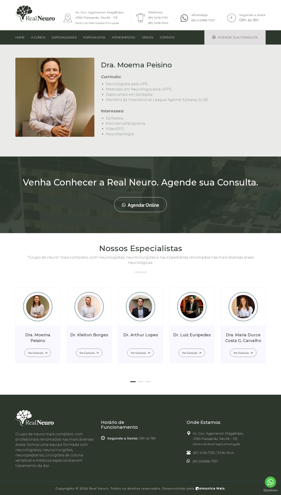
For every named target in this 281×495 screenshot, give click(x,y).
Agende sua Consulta (237, 37)
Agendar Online (143, 204)
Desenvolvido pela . (194, 488)
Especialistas (94, 37)
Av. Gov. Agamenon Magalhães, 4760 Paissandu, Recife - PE (99, 17)
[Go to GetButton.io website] (270, 490)
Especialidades (64, 37)
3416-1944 (226, 453)
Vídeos (147, 37)
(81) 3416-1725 (158, 17)
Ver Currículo (36, 353)
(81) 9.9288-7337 (203, 20)
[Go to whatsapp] (270, 482)
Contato (167, 37)
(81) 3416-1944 (158, 23)
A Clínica (38, 37)
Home (20, 37)
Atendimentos (123, 37)
